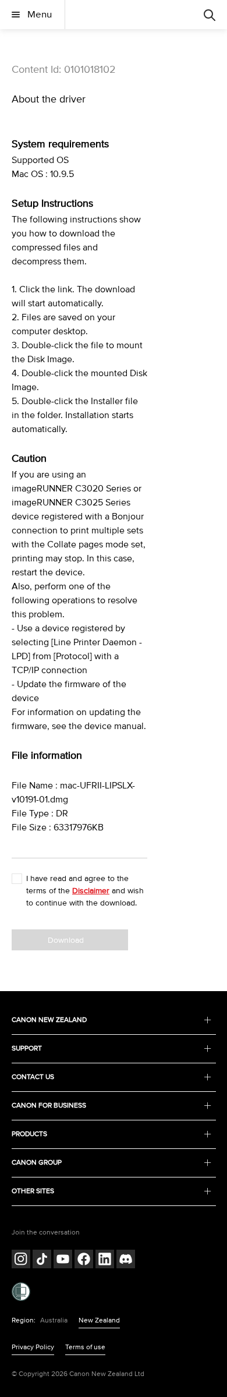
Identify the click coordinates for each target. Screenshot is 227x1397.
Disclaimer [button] (90, 891)
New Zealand (99, 1320)
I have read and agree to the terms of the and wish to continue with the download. (85, 890)
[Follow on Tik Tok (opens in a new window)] (42, 1260)
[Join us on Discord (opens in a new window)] (125, 1260)
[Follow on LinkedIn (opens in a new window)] (104, 1260)
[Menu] (209, 15)
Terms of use (85, 1347)
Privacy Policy (33, 1347)
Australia (54, 1320)
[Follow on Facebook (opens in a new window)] (84, 1260)
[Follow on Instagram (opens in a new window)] (21, 1260)
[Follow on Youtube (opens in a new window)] (63, 1260)
